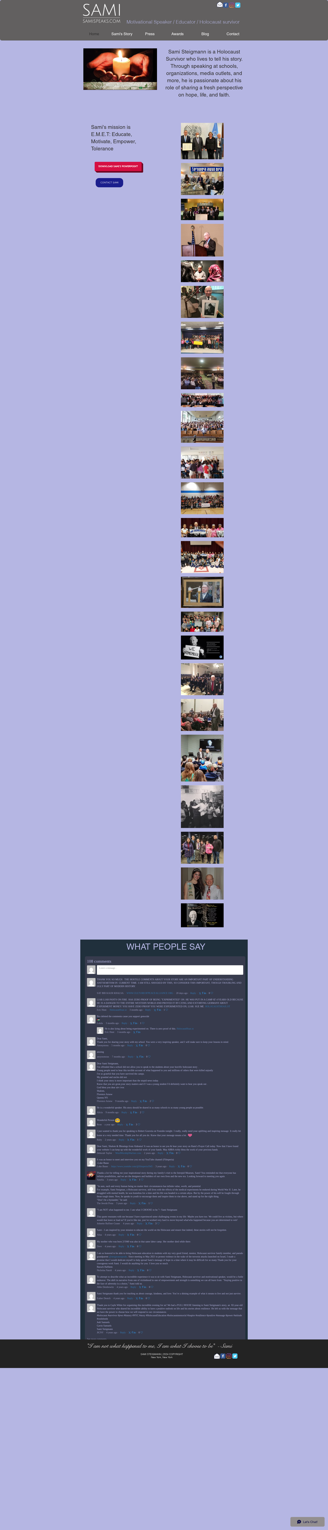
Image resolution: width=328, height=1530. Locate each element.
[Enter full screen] (152, 85)
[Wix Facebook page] (225, 5)
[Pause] (88, 85)
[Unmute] (93, 85)
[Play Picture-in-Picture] (146, 85)
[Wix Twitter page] (237, 5)
